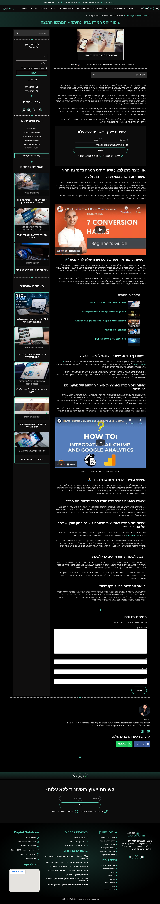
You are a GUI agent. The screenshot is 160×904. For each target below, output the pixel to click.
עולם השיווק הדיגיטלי (133, 15)
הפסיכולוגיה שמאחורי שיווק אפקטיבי (110, 339)
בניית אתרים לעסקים (119, 8)
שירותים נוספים (68, 8)
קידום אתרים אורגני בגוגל (32, 136)
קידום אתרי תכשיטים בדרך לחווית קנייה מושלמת (67, 870)
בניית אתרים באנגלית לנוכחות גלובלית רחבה (107, 303)
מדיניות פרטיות (107, 145)
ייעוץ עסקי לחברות (31, 148)
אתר (145, 678)
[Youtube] (157, 8)
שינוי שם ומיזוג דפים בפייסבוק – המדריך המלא (68, 885)
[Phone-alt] (74, 776)
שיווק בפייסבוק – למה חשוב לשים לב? (32, 270)
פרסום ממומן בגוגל (32, 140)
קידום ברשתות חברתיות (100, 8)
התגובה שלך (141, 628)
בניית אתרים (105, 64)
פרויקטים (44, 8)
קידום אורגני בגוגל (83, 8)
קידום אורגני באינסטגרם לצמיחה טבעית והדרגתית (66, 862)
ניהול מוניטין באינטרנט (32, 144)
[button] (94, 75)
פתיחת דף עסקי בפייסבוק (115, 330)
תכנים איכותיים (132, 535)
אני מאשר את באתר (110, 145)
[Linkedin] (40, 110)
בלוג (54, 8)
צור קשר (24, 8)
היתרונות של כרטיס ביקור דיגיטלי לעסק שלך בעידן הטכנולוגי (100, 321)
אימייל (144, 668)
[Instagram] (142, 8)
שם (145, 658)
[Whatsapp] (152, 8)
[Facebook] (147, 8)
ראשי (131, 8)
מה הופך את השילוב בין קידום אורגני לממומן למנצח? (103, 312)
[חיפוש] (17, 33)
